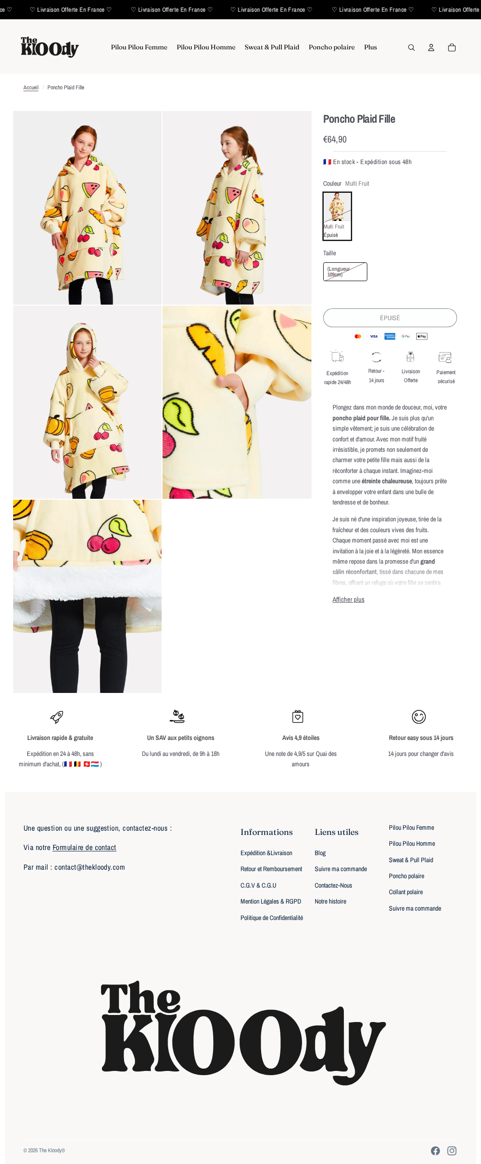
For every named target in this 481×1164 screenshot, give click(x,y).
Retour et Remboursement (271, 869)
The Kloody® (52, 1150)
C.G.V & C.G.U (258, 885)
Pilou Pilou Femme (411, 827)
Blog (320, 853)
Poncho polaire (406, 876)
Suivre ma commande (341, 869)
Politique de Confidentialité (271, 917)
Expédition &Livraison (266, 853)
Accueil (31, 87)
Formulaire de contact (84, 847)
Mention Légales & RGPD (270, 901)
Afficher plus (349, 599)
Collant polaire (406, 892)
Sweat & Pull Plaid (411, 860)
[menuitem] (139, 47)
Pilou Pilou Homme (412, 843)
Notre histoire (330, 901)
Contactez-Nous (333, 885)
